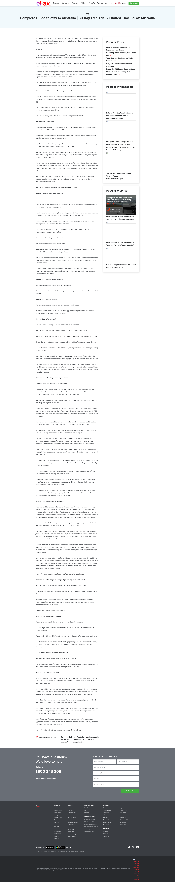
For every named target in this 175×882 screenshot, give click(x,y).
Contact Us (106, 836)
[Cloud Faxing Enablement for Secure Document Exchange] (121, 255)
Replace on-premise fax (90, 819)
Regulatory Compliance (90, 829)
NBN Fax (56, 838)
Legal (121, 808)
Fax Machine (57, 831)
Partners (75, 3)
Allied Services (107, 815)
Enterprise (87, 812)
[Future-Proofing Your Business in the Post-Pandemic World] (121, 101)
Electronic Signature (73, 819)
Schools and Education (125, 819)
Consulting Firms (124, 810)
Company (106, 828)
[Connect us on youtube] (137, 847)
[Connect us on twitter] (129, 847)
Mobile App (70, 808)
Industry (106, 805)
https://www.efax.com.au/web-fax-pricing (66, 730)
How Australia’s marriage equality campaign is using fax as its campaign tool (86, 739)
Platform (56, 3)
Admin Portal (71, 831)
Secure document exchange (91, 826)
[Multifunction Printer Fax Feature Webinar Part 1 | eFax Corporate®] (121, 231)
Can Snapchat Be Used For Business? (66, 739)
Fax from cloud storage (73, 827)
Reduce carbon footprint (90, 824)
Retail (121, 815)
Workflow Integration (89, 831)
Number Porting (58, 817)
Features (70, 805)
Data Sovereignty (72, 836)
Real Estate (123, 812)
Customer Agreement (50, 851)
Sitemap (82, 851)
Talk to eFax (130, 791)
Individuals (87, 808)
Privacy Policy (39, 851)
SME (85, 810)
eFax (55, 808)
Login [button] (124, 3)
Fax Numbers (57, 833)
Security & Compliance (73, 834)
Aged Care (106, 812)
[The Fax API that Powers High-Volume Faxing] (121, 161)
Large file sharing (72, 817)
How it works (57, 812)
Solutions (65, 3)
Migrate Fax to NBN (89, 822)
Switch (56, 826)
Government (123, 822)
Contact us (134, 3)
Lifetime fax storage (73, 822)
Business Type (89, 805)
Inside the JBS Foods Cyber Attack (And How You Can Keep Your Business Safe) (120, 72)
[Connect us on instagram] (133, 847)
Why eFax (92, 3)
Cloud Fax (56, 829)
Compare (56, 819)
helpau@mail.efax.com (69, 187)
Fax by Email (71, 829)
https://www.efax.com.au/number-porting (82, 336)
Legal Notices (74, 851)
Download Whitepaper (114, 118)
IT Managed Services (108, 808)
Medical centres (107, 822)
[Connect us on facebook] (125, 847)
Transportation (107, 810)
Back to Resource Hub (47, 737)
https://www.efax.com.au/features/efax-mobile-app (65, 574)
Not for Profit (123, 824)
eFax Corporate (58, 810)
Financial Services (107, 819)
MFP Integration (71, 824)
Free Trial (56, 822)
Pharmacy (105, 817)
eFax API (70, 815)
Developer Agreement (64, 851)
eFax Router (71, 810)
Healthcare (106, 824)
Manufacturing (123, 817)
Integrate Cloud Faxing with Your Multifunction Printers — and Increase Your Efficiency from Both (120, 144)
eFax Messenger (72, 812)
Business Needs (89, 817)
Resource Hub (102, 3)
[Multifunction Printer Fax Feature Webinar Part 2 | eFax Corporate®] (121, 205)
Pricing (83, 3)
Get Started (106, 833)
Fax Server (56, 836)
